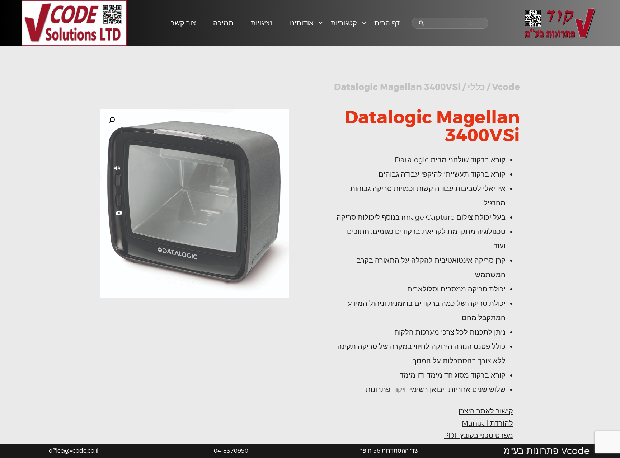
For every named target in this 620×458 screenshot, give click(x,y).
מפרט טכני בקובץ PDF (478, 435)
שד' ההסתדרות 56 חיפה (389, 450)
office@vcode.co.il (73, 450)
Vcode (506, 87)
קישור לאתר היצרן (486, 411)
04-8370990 (231, 450)
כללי (476, 87)
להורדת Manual (487, 423)
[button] (111, 120)
